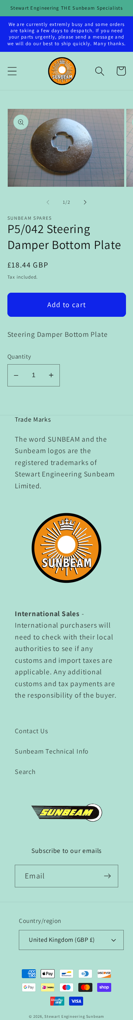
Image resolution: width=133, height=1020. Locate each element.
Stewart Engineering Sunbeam (74, 1016)
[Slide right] (85, 202)
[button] (12, 71)
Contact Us (31, 730)
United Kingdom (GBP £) (62, 940)
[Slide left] (48, 202)
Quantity (19, 356)
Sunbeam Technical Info (52, 751)
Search (25, 771)
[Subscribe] (107, 876)
